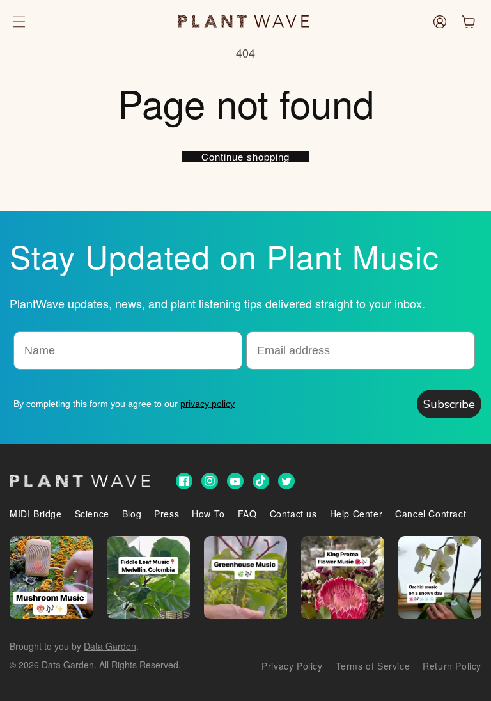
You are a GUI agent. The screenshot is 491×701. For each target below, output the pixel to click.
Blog (131, 513)
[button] (19, 22)
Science (92, 513)
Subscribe (449, 404)
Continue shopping (245, 156)
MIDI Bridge (36, 513)
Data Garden (110, 646)
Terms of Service (373, 665)
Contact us (293, 513)
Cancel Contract (430, 513)
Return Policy (452, 665)
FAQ (247, 513)
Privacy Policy (291, 665)
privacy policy (207, 403)
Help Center (356, 513)
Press (166, 513)
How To (208, 513)
